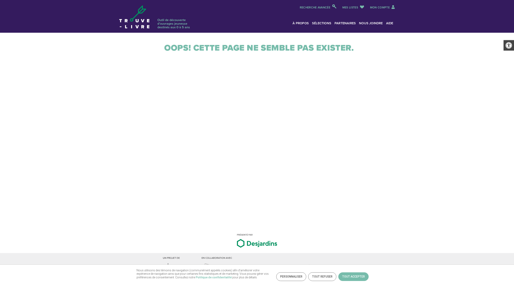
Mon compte (380, 7)
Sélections (321, 23)
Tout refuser (322, 276)
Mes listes (350, 7)
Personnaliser (291, 276)
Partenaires (345, 23)
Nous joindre (371, 23)
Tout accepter (353, 276)
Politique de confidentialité (214, 277)
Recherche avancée (315, 7)
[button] (509, 45)
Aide (389, 23)
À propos (301, 23)
